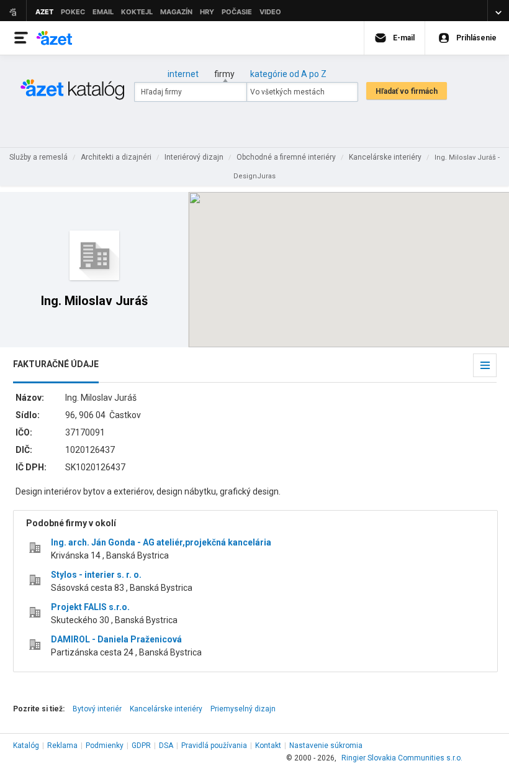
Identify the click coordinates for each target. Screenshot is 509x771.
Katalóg (26, 745)
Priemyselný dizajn (243, 709)
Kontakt (268, 745)
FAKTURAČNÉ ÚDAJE (56, 364)
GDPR (141, 745)
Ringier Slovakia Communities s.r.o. (401, 758)
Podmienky (105, 745)
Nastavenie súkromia (326, 745)
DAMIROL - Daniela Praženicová (116, 639)
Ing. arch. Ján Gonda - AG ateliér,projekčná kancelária (161, 542)
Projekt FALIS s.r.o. (90, 607)
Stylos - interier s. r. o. (96, 575)
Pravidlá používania (214, 745)
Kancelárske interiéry (166, 709)
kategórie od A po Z (288, 74)
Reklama (62, 745)
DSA (166, 745)
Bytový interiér (97, 709)
